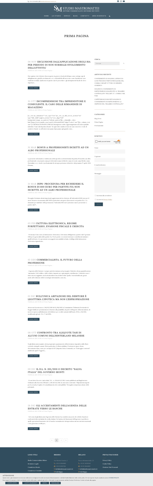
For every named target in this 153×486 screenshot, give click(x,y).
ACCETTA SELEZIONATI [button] (31, 483)
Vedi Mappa (59, 472)
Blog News (97, 118)
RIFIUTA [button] (45, 483)
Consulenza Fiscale (34, 467)
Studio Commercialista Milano (37, 460)
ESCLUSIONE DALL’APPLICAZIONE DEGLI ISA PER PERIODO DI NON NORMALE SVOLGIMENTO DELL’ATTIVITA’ (59, 64)
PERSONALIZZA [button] (55, 483)
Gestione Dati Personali (110, 467)
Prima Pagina (47, 70)
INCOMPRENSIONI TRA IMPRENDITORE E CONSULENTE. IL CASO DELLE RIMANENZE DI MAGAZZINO (57, 104)
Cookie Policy (107, 464)
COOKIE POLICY (114, 478)
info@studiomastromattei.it (48, 1)
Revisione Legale (33, 464)
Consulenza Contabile (35, 471)
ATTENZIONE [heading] (8, 475)
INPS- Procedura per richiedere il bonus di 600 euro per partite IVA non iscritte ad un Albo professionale (56, 186)
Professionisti (98, 125)
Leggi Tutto (33, 87)
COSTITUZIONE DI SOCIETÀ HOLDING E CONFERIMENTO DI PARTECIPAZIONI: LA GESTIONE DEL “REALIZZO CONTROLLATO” (109, 102)
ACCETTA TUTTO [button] (12, 483)
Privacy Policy (107, 199)
